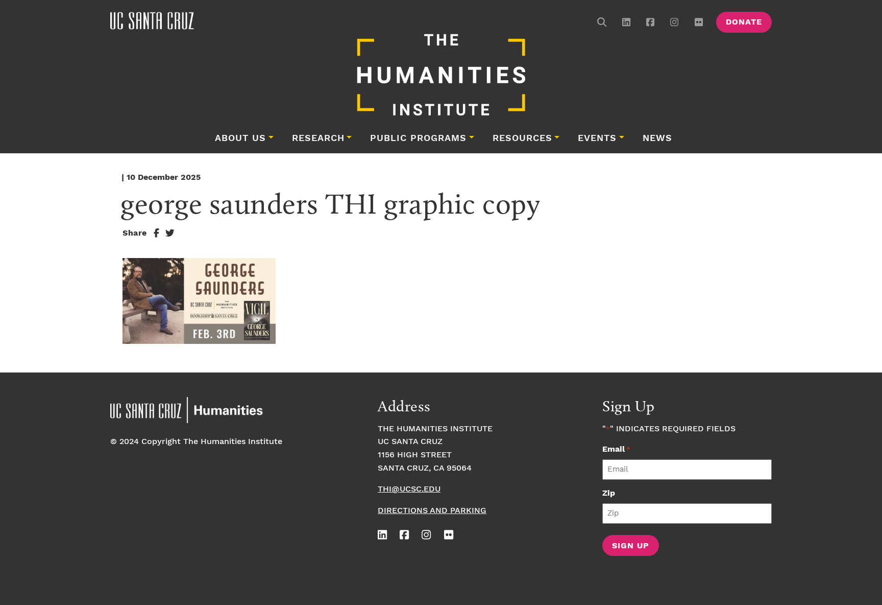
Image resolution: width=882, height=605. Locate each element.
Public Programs (418, 138)
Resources (522, 138)
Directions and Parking (432, 510)
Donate (744, 22)
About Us (240, 138)
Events (597, 138)
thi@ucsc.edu (409, 489)
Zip (608, 493)
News (657, 138)
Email (616, 449)
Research (318, 138)
